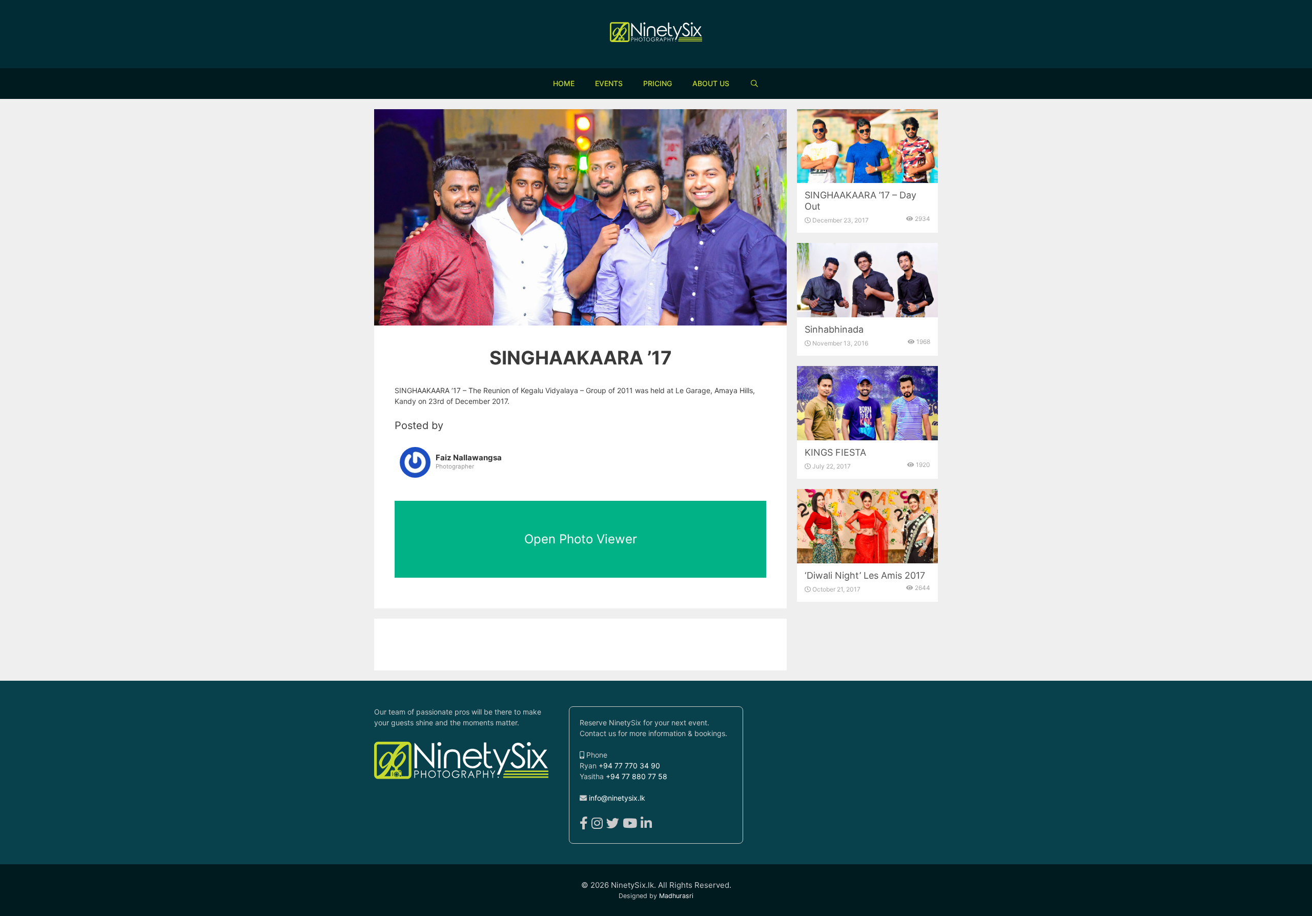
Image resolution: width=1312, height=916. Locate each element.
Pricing (657, 83)
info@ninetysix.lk (617, 797)
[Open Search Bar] (754, 83)
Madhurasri (676, 896)
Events (609, 83)
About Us (710, 83)
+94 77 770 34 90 (629, 765)
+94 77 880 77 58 (636, 776)
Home (564, 83)
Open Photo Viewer (580, 539)
